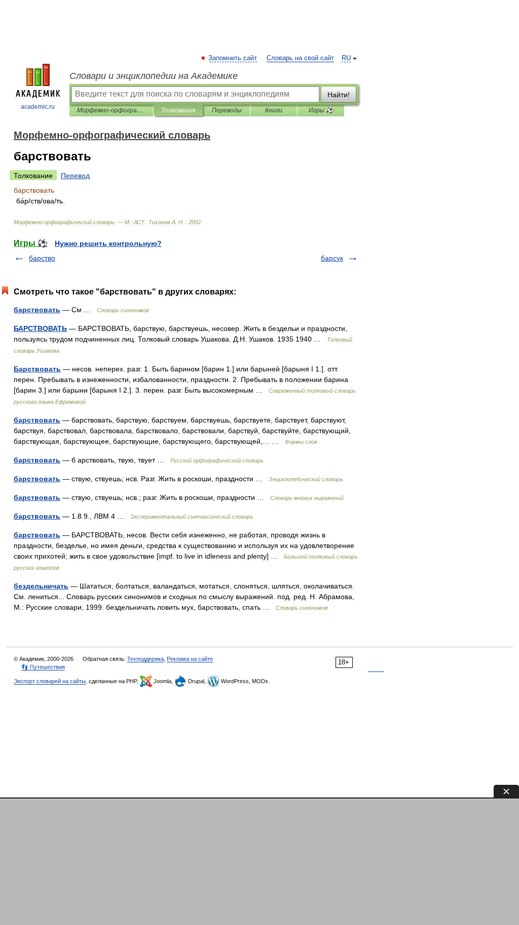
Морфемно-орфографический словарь (111, 110)
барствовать (37, 310)
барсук (332, 258)
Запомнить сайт (233, 58)
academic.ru (38, 106)
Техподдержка (145, 659)
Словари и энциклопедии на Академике (153, 76)
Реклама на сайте (190, 659)
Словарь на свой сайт (300, 58)
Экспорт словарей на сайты (50, 681)
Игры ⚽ (321, 110)
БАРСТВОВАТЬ (40, 328)
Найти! (338, 95)
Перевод (75, 176)
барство (42, 258)
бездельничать (41, 586)
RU (346, 58)
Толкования (178, 110)
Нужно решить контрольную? (108, 243)
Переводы (227, 110)
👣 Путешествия (43, 667)
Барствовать (37, 369)
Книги (273, 110)
